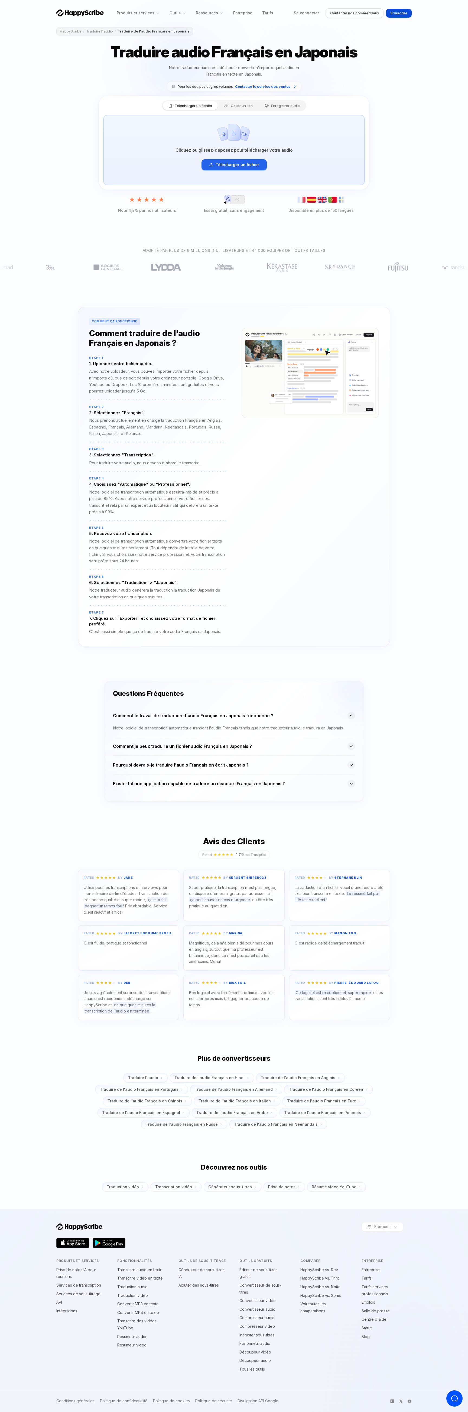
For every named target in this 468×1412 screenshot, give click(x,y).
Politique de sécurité (213, 1401)
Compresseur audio (257, 1317)
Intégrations (66, 1311)
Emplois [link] (368, 1302)
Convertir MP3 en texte (138, 1303)
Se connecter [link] (306, 13)
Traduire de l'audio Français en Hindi (209, 1077)
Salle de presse (376, 1311)
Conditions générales (75, 1401)
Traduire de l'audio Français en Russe (182, 1124)
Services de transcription (78, 1285)
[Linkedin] (392, 1401)
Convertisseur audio (257, 1309)
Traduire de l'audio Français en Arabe (232, 1112)
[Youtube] (409, 1401)
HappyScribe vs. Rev (319, 1269)
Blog (366, 1336)
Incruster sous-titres (257, 1335)
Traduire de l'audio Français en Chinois (145, 1101)
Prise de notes (281, 1186)
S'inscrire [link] (398, 13)
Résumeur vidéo (132, 1345)
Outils (175, 13)
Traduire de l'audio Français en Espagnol (141, 1112)
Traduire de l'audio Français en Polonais (322, 1112)
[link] (234, 86)
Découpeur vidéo (255, 1352)
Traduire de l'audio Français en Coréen (326, 1089)
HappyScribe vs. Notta (320, 1286)
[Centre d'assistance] (454, 1398)
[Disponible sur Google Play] (109, 1243)
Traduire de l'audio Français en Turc (321, 1101)
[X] (401, 1401)
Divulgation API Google (258, 1401)
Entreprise (242, 13)
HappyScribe (71, 31)
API (59, 1302)
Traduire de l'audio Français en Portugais (139, 1089)
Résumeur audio (131, 1336)
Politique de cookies (171, 1401)
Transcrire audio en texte (139, 1269)
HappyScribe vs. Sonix (320, 1295)
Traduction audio (132, 1286)
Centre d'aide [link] (374, 1319)
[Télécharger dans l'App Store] (72, 1243)
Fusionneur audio (254, 1343)
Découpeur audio (255, 1360)
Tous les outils (252, 1369)
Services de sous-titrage (78, 1293)
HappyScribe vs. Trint (319, 1278)
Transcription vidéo (173, 1186)
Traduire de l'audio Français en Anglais (298, 1077)
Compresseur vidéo (257, 1326)
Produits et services (135, 13)
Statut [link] (367, 1328)
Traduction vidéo (123, 1186)
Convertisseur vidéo (257, 1300)
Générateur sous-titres (230, 1186)
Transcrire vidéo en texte (140, 1278)
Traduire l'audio (99, 31)
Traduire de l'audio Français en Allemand (234, 1089)
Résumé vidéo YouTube (334, 1186)
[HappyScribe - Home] (80, 12)
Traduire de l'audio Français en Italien (235, 1101)
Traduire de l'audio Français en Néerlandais (276, 1124)
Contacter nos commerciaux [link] (354, 13)
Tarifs (267, 13)
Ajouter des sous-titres (198, 1285)
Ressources (207, 13)
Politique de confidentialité (124, 1401)
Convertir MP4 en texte (138, 1312)
